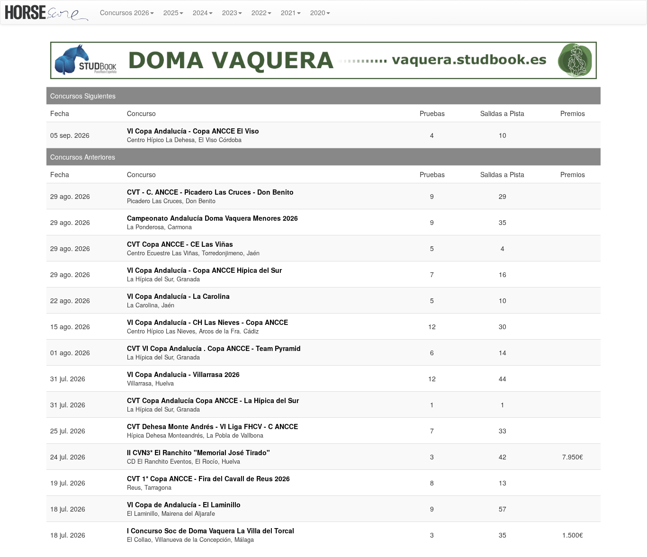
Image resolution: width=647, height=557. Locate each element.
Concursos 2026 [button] (124, 12)
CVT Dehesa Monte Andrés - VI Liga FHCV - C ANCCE (212, 426)
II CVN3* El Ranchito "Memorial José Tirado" (198, 452)
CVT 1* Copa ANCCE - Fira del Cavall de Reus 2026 (208, 478)
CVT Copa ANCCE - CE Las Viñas (180, 244)
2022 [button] (259, 12)
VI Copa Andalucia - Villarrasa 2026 (183, 374)
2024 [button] (200, 12)
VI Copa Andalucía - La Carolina (178, 296)
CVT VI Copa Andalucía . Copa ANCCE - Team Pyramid (214, 348)
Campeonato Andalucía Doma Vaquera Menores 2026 (212, 218)
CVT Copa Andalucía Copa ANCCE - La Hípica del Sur (213, 400)
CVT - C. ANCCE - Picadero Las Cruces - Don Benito (210, 192)
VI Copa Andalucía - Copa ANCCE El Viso (193, 130)
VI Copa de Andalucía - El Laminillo (184, 504)
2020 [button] (317, 12)
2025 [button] (171, 12)
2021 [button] (288, 12)
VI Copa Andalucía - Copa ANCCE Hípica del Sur (204, 270)
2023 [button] (229, 12)
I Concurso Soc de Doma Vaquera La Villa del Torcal (210, 530)
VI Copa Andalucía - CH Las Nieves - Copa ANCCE (207, 322)
